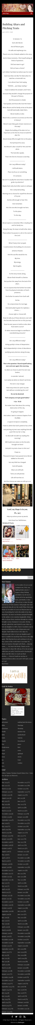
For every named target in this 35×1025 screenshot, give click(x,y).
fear (3, 744)
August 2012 (21, 833)
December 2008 (22, 971)
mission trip (21, 731)
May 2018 (4, 855)
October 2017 (6, 877)
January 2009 (22, 968)
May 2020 (5, 804)
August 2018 (5, 851)
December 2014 (6, 977)
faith (3, 735)
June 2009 (21, 952)
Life (3, 763)
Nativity (20, 738)
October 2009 (22, 939)
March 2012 (21, 848)
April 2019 (5, 829)
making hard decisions (25, 722)
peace (19, 744)
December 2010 (22, 895)
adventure (5, 722)
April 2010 (21, 921)
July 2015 (4, 955)
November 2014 (6, 980)
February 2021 (6, 792)
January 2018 (6, 867)
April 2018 (5, 858)
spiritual (20, 753)
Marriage (20, 725)
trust (19, 760)
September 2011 (22, 867)
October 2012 (22, 826)
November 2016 (6, 905)
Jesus (3, 757)
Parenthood (21, 741)
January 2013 (21, 817)
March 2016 (5, 930)
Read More (5, 664)
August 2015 (5, 952)
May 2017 (4, 886)
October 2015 (6, 946)
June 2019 (5, 823)
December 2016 (6, 902)
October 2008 (22, 977)
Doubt (4, 731)
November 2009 (22, 936)
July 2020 (4, 801)
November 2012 (22, 823)
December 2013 (22, 782)
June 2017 (4, 883)
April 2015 (5, 965)
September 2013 (22, 792)
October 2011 (22, 864)
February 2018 (6, 864)
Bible (3, 725)
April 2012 (21, 845)
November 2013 (22, 785)
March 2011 (21, 886)
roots (19, 750)
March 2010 (21, 924)
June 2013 (20, 801)
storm (19, 757)
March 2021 (5, 789)
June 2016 (5, 921)
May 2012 (20, 842)
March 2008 (21, 999)
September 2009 (23, 943)
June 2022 (5, 785)
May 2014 (4, 999)
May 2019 (4, 826)
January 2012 (21, 855)
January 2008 (22, 1005)
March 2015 (5, 968)
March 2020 (5, 811)
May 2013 (20, 804)
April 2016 (5, 927)
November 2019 (6, 814)
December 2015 (6, 939)
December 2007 (22, 1009)
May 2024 (5, 782)
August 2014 (5, 990)
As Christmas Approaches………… (8, 540)
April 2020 (5, 807)
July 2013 (20, 798)
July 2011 (20, 873)
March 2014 (5, 1005)
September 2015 (6, 949)
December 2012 (22, 820)
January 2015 (5, 974)
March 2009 (21, 961)
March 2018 (5, 861)
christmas (5, 728)
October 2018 (6, 848)
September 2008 (23, 980)
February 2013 (22, 814)
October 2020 (6, 795)
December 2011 (22, 858)
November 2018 (6, 845)
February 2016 (6, 933)
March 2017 (5, 892)
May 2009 (21, 955)
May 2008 (21, 993)
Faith (11, 32)
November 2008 (22, 974)
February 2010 (22, 927)
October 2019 (6, 817)
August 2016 (5, 914)
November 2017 (6, 873)
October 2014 (6, 983)
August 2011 (21, 870)
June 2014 (5, 996)
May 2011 (20, 880)
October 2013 (22, 789)
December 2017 (6, 870)
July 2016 (4, 917)
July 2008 (20, 987)
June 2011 (20, 877)
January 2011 (21, 892)
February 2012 (22, 851)
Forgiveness (5, 747)
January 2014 (6, 1012)
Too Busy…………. (20, 539)
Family (4, 741)
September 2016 (6, 911)
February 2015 (6, 971)
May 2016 (4, 924)
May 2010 (20, 917)
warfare (20, 763)
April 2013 (21, 807)
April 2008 (21, 996)
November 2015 (6, 943)
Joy (3, 760)
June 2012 (20, 839)
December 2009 (22, 933)
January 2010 (22, 930)
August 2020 (5, 798)
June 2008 (21, 990)
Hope (3, 753)
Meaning (20, 728)
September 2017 (6, 880)
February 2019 (6, 836)
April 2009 (21, 958)
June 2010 (21, 914)
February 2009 (22, 965)
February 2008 (22, 1002)
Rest (19, 747)
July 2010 (20, 911)
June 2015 (4, 958)
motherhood (21, 735)
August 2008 (21, 983)
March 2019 (5, 833)
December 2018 (6, 842)
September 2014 (6, 987)
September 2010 (23, 905)
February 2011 (22, 889)
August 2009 (21, 946)
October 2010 (22, 902)
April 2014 (5, 1002)
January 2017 (5, 899)
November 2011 (22, 861)
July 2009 (20, 949)
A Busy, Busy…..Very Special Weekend (8, 559)
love (3, 766)
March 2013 (21, 811)
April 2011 (21, 883)
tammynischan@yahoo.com (10, 659)
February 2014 (6, 1009)
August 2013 (21, 795)
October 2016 (6, 908)
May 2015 (4, 961)
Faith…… (18, 558)
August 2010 (21, 908)
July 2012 (20, 836)
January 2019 (6, 839)
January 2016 (6, 936)
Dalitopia (21, 1022)
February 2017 (6, 895)
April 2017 (5, 889)
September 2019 (6, 820)
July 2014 (4, 993)
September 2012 (22, 829)
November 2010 (22, 899)
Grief (3, 750)
